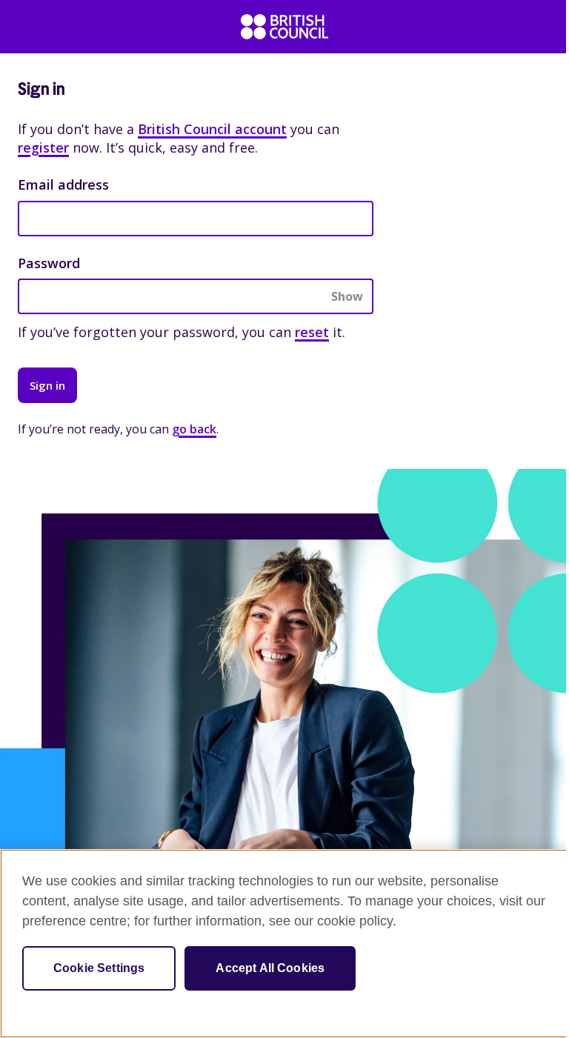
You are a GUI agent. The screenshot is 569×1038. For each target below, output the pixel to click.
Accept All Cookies (270, 968)
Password (49, 263)
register (43, 147)
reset (312, 332)
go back (194, 429)
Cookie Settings (98, 968)
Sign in (47, 385)
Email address (63, 184)
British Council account (212, 129)
